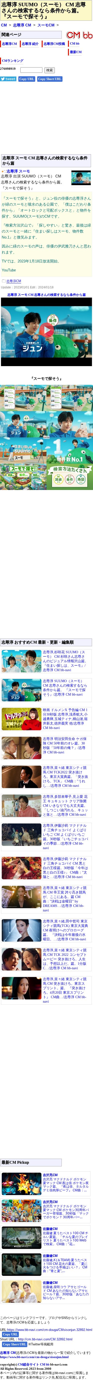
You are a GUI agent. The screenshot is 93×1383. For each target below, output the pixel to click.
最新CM (76, 52)
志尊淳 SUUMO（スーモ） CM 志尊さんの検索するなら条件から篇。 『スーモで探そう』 (43, 10)
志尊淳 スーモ (18, 171)
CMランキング (12, 61)
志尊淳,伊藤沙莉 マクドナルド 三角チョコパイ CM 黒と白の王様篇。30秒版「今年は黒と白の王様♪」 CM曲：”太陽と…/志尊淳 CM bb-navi (65, 868)
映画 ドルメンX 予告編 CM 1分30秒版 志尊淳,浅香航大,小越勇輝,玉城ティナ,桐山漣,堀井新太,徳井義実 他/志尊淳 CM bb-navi (65, 719)
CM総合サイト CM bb (33, 1364)
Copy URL (26, 79)
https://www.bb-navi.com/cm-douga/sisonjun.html (34, 1357)
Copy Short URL (50, 79)
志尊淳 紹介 (30, 44)
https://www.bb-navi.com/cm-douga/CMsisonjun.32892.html (49, 1330)
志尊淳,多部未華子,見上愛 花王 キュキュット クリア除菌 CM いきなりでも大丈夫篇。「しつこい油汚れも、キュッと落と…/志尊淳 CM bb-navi (65, 805)
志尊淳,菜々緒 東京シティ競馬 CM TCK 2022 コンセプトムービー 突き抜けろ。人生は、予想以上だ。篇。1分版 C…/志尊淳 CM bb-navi (65, 959)
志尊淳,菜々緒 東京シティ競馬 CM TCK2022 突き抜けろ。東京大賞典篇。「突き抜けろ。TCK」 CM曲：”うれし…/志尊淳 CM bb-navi (65, 777)
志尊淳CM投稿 (54, 44)
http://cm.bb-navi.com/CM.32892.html (45, 1339)
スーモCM (46, 25)
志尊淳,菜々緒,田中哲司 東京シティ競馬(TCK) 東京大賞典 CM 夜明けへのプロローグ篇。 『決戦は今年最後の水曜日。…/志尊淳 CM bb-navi (65, 930)
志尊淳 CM (22, 25)
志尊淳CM (9, 44)
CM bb (74, 43)
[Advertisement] (46, 121)
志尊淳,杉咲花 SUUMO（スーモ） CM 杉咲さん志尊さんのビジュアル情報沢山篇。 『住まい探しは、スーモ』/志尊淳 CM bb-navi (65, 661)
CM (4, 25)
